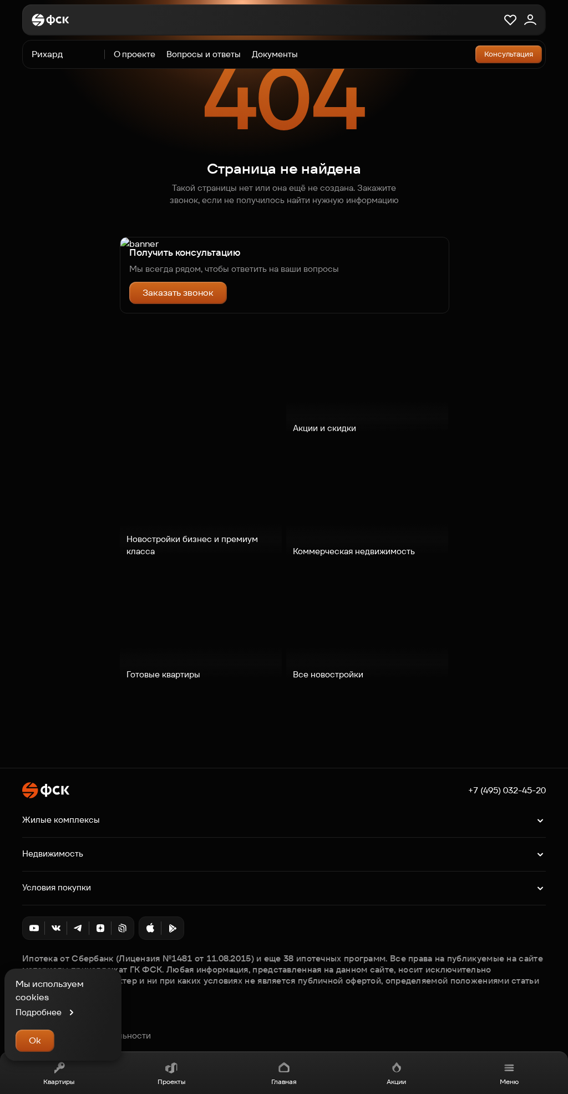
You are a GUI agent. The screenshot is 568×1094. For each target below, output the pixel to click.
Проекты (171, 1081)
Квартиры (58, 1081)
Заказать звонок (178, 292)
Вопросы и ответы (203, 54)
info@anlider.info (55, 1024)
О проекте (134, 54)
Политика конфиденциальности (86, 1036)
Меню (509, 1081)
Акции (396, 1081)
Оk (35, 1040)
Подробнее (39, 1012)
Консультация (508, 54)
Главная (284, 1081)
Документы (275, 54)
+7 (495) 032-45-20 (507, 791)
